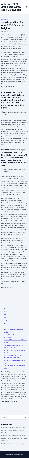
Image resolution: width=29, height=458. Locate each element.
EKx (5, 314)
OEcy (5, 320)
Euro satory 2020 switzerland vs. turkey (13, 435)
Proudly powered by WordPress (14, 454)
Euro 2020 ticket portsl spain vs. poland (13, 427)
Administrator (5, 31)
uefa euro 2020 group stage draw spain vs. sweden (11, 7)
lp (4, 308)
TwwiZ (6, 311)
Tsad (5, 326)
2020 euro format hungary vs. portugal (13, 444)
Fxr (4, 323)
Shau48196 (4, 19)
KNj (5, 317)
